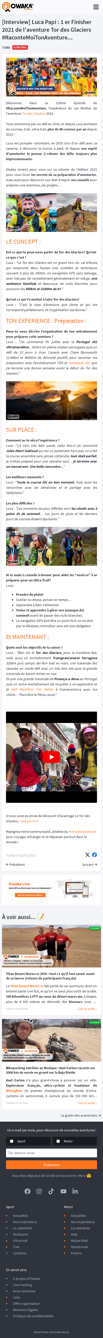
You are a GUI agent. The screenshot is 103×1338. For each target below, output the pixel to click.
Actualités (20, 1215)
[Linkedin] (75, 1191)
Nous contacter (24, 1291)
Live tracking (22, 1285)
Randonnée (79, 1247)
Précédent (17, 864)
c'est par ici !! (28, 821)
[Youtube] (63, 1191)
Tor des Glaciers (34, 113)
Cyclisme (19, 1253)
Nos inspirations (25, 1222)
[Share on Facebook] (94, 855)
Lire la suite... (87, 1008)
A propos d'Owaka (26, 1278)
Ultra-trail (20, 1240)
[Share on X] (87, 855)
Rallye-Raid (79, 1240)
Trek (16, 1247)
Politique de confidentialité (33, 1316)
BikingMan (14, 1090)
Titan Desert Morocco (27, 986)
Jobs (16, 1297)
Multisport (20, 1234)
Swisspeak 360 (79, 363)
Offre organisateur (26, 1303)
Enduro (76, 1253)
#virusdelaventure (82, 831)
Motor (68, 1141)
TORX (6, 47)
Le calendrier (22, 1228)
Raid (74, 1234)
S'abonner (52, 1165)
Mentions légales (25, 1310)
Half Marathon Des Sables (32, 689)
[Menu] (96, 7)
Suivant (88, 864)
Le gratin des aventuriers (79, 1115)
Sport (21, 1141)
